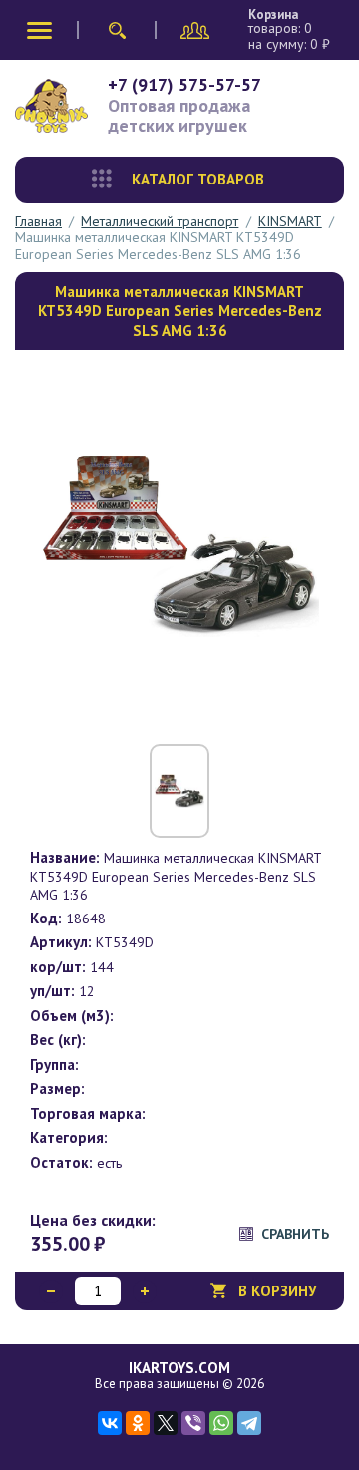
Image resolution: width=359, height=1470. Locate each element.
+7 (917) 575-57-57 (184, 84)
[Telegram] (249, 1423)
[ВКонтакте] (110, 1423)
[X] (166, 1423)
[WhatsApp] (221, 1423)
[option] (179, 544)
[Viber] (193, 1423)
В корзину (277, 1291)
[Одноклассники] (138, 1423)
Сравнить (295, 1234)
